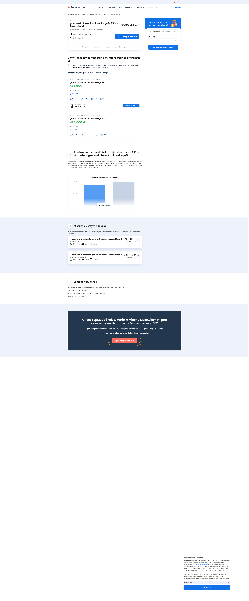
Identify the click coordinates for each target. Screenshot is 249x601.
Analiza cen (97, 47)
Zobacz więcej (104, 205)
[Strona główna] (76, 7)
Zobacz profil (130, 106)
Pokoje (153, 37)
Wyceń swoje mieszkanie (127, 37)
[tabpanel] (105, 107)
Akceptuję (207, 587)
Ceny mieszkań (80, 14)
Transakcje (85, 47)
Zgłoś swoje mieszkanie (124, 341)
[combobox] (163, 32)
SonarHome (71, 14)
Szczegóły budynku (120, 47)
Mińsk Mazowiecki (92, 14)
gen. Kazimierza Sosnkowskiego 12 (87, 82)
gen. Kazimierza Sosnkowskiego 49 (87, 118)
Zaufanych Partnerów (201, 564)
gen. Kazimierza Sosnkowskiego (108, 14)
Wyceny (107, 47)
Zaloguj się (177, 7)
